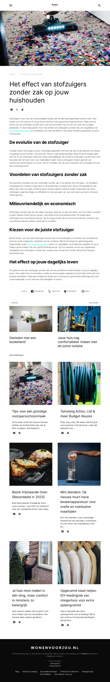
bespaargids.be (55, 666)
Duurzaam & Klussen (48, 671)
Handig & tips (87, 671)
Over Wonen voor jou (63, 674)
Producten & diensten (32, 74)
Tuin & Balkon (45, 674)
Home (12, 74)
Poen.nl (85, 654)
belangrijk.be (55, 663)
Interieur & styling (29, 671)
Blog (17, 671)
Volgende (93, 303)
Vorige (15, 303)
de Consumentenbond (20, 130)
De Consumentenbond (37, 244)
